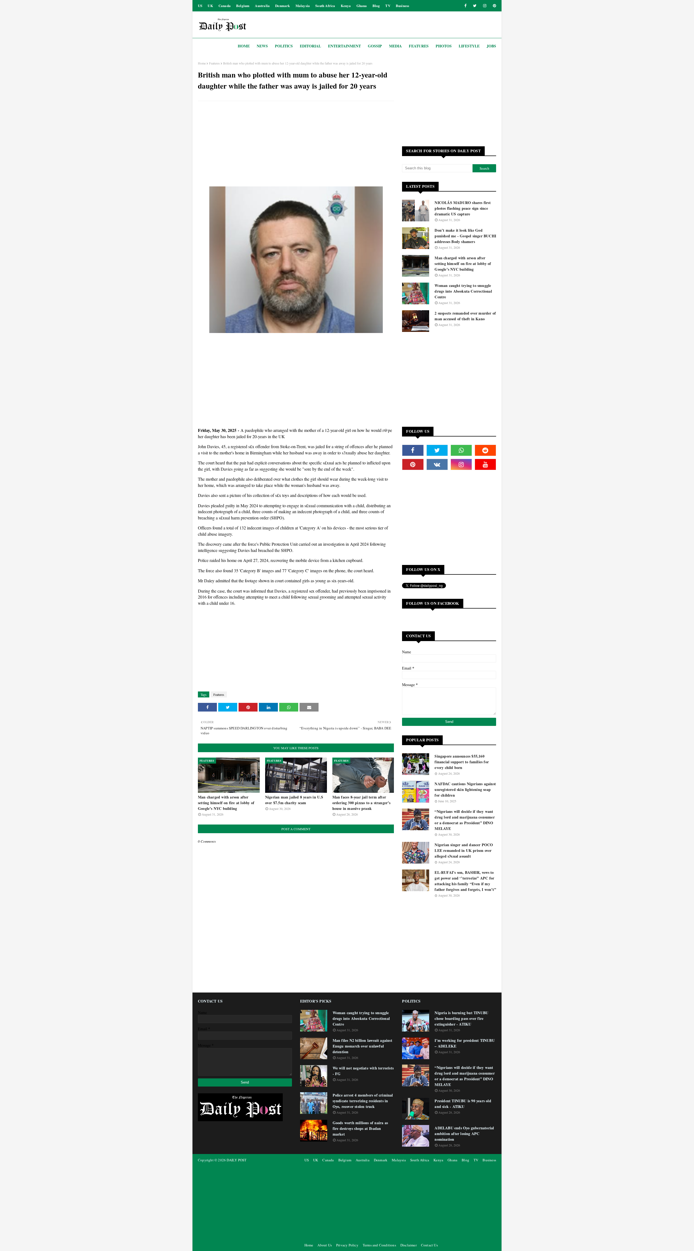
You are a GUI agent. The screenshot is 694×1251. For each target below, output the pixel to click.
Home (202, 63)
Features (214, 63)
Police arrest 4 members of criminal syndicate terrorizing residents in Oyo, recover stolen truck (363, 1100)
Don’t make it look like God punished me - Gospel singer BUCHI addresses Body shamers (465, 235)
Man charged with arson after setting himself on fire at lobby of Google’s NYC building (226, 802)
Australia (262, 5)
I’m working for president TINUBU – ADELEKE (464, 1043)
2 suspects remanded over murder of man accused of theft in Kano (465, 316)
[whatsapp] (461, 450)
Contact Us (429, 1245)
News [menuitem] (262, 46)
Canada (225, 5)
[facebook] (465, 5)
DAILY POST (236, 1160)
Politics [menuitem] (284, 46)
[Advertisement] (296, 144)
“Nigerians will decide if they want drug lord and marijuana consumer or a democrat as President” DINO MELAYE (464, 820)
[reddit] (485, 450)
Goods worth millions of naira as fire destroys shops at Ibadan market (360, 1128)
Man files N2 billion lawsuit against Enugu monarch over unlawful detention (362, 1046)
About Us (324, 1245)
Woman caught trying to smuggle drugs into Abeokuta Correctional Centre (463, 291)
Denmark (282, 5)
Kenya (346, 5)
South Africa (325, 5)
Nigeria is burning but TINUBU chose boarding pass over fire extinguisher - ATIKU (461, 1018)
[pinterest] (493, 5)
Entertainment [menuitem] (344, 46)
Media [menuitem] (395, 46)
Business (402, 5)
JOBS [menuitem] (491, 46)
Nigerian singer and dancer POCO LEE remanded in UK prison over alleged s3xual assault (464, 850)
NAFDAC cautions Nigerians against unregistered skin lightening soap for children (465, 789)
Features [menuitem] (419, 46)
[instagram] (484, 5)
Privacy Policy (347, 1245)
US (200, 5)
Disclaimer (408, 1245)
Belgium (242, 5)
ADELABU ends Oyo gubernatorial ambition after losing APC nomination (464, 1133)
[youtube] (485, 464)
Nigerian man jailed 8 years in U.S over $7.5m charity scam (294, 800)
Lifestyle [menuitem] (469, 46)
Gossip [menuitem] (375, 46)
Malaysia (302, 5)
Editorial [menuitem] (310, 46)
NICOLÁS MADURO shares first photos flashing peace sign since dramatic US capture (462, 208)
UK (210, 5)
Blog (376, 5)
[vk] (437, 464)
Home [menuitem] (244, 46)
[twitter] (474, 5)
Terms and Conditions (379, 1245)
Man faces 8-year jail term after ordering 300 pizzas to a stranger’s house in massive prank (361, 802)
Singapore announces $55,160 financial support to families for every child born (462, 761)
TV (387, 5)
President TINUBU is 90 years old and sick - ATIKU (463, 1103)
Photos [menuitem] (444, 46)
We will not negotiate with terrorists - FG (363, 1071)
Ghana (361, 5)
